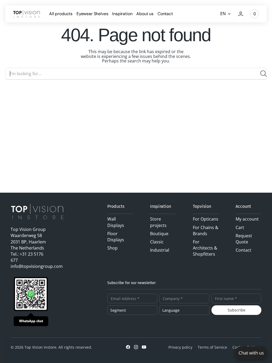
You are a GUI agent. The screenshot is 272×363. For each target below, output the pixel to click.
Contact (243, 250)
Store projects (158, 222)
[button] (240, 14)
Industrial (159, 250)
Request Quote (244, 239)
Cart (240, 227)
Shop (112, 248)
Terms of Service (212, 347)
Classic (157, 242)
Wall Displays (115, 222)
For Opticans (205, 219)
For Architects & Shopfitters (205, 248)
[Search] (261, 73)
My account (247, 219)
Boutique (159, 234)
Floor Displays (115, 237)
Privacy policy (180, 347)
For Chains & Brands (205, 231)
